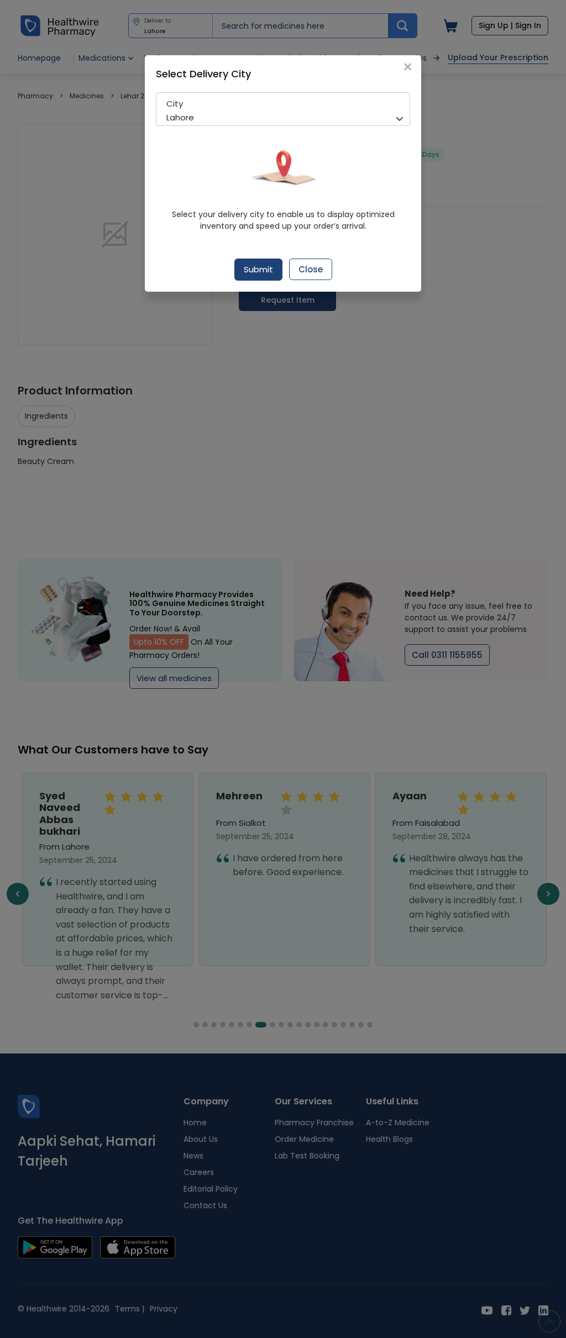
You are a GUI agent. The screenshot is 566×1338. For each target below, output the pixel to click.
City (174, 103)
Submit (258, 269)
